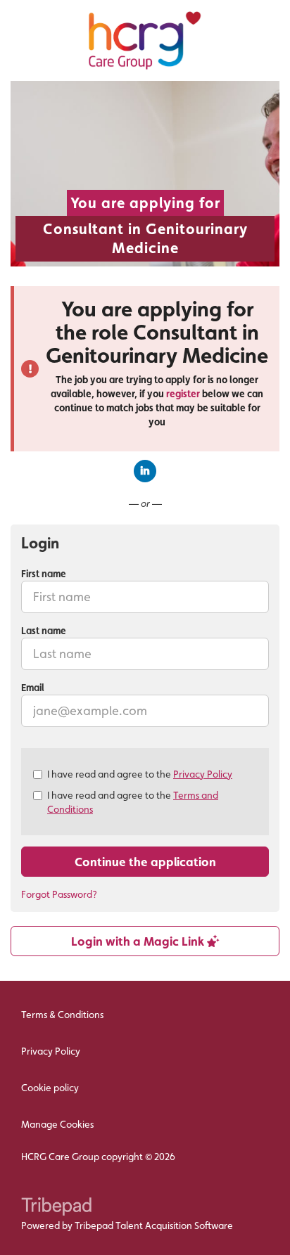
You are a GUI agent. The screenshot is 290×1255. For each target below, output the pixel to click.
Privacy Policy (202, 774)
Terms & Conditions (62, 1014)
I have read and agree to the (139, 774)
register (183, 393)
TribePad (56, 1207)
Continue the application (145, 861)
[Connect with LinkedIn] (145, 471)
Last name (43, 630)
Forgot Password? (59, 894)
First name (43, 573)
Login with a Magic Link (139, 941)
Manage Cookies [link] (57, 1124)
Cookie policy (50, 1087)
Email (32, 687)
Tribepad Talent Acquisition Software (154, 1225)
